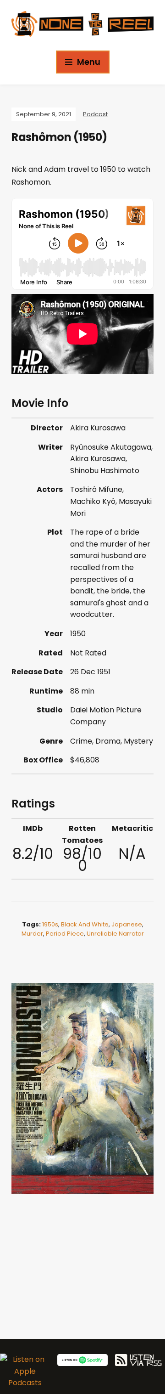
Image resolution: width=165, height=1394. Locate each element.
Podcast (95, 114)
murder (32, 933)
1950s (50, 924)
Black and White (85, 924)
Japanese (126, 924)
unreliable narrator (115, 933)
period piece (65, 933)
